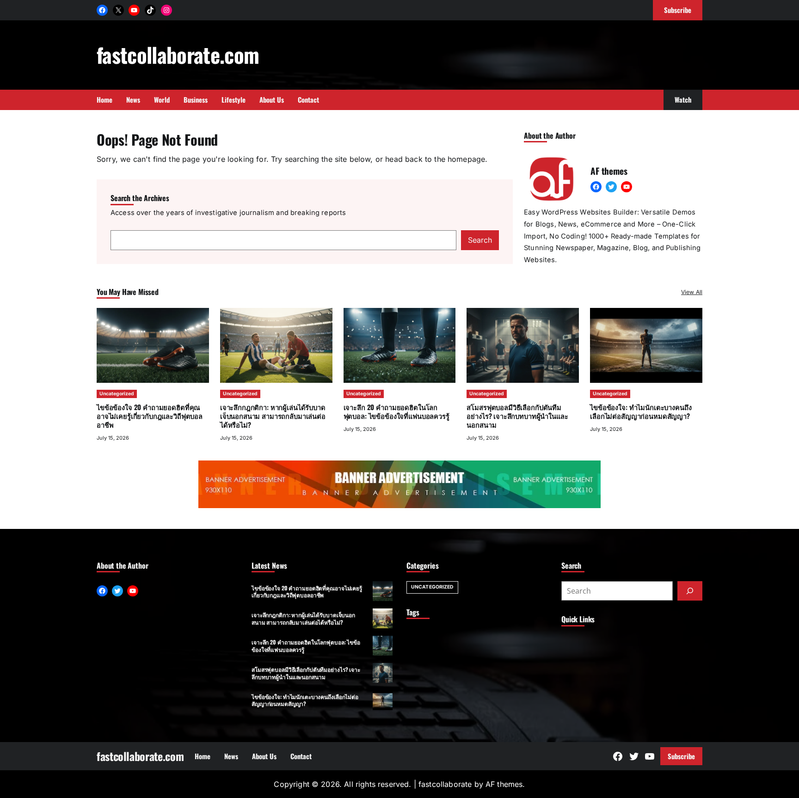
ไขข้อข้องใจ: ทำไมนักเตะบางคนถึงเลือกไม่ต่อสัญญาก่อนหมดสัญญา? (640, 411)
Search (480, 240)
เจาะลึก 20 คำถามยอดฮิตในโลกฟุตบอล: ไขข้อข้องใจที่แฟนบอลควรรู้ (396, 411)
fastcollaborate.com (178, 54)
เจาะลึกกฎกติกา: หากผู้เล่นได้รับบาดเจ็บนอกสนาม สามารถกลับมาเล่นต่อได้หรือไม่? (273, 416)
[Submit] (689, 591)
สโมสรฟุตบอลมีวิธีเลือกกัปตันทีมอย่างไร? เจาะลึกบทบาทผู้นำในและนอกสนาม (517, 416)
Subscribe (681, 756)
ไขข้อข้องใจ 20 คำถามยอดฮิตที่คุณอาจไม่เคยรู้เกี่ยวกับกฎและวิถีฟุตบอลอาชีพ (150, 416)
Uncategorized (116, 394)
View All (691, 292)
